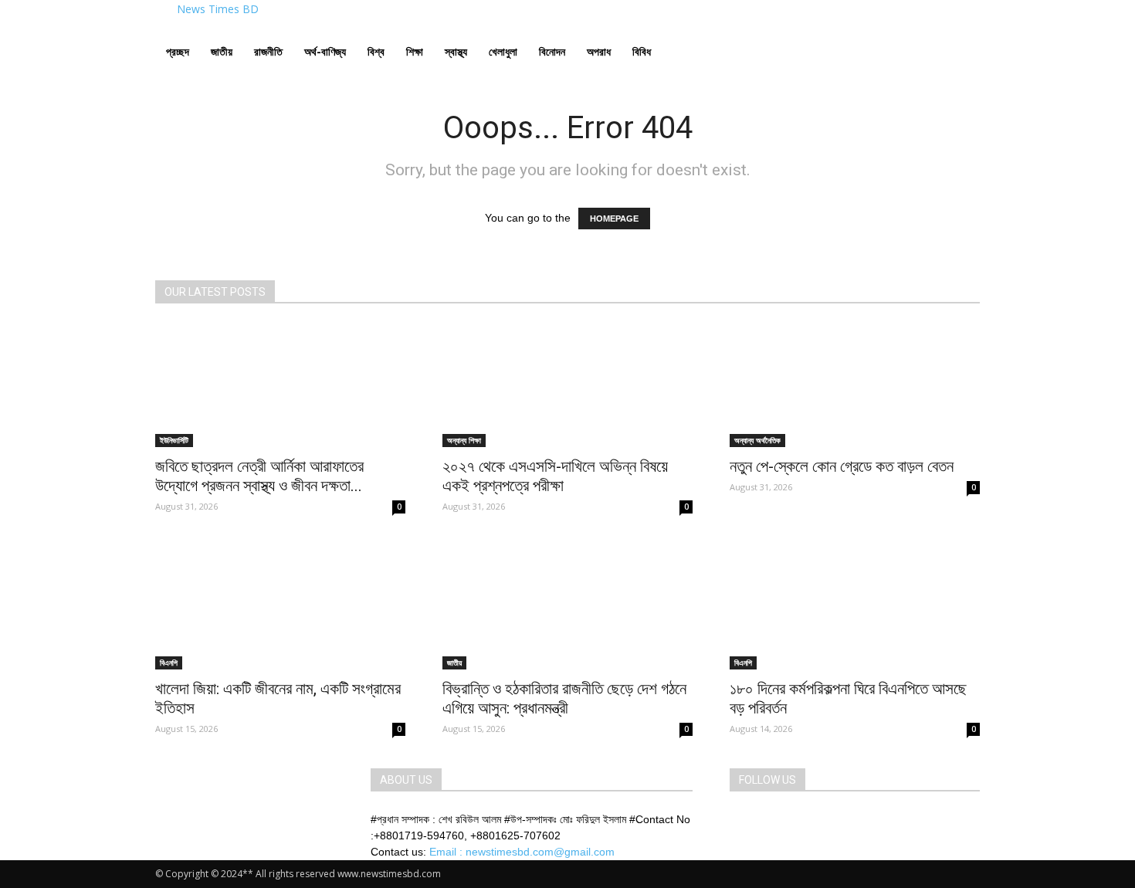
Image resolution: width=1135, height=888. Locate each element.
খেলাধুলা (503, 51)
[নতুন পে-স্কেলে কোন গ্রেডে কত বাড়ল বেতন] (855, 385)
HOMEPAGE (614, 218)
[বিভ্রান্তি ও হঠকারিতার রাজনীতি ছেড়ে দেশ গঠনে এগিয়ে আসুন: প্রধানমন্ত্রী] (567, 607)
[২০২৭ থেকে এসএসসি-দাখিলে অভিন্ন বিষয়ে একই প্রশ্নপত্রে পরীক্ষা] (567, 385)
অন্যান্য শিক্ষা (464, 440)
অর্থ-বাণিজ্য (325, 51)
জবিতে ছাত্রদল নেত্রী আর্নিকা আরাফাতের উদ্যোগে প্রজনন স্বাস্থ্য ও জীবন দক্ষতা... (259, 476)
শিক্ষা (414, 51)
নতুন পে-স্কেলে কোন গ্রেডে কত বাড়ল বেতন (842, 466)
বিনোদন (552, 51)
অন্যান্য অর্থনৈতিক (757, 440)
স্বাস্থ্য (456, 51)
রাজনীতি (268, 51)
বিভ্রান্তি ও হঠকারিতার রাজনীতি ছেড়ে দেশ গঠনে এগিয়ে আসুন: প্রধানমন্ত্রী (564, 698)
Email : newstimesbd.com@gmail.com (522, 852)
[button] (961, 36)
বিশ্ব (376, 51)
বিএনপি (169, 662)
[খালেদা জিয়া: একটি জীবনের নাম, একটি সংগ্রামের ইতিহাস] (280, 607)
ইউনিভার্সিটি (174, 440)
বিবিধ (641, 51)
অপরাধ (599, 51)
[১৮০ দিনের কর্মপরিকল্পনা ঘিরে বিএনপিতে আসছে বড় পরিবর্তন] (855, 607)
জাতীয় (221, 51)
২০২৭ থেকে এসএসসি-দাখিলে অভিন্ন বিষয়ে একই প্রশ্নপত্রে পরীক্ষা (555, 476)
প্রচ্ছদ (177, 51)
